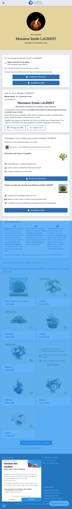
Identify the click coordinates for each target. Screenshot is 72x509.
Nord (12, 96)
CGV (39, 504)
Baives (22, 448)
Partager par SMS (15, 127)
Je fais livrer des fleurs (36, 77)
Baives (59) (43, 263)
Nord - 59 (16, 448)
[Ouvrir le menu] (3, 3)
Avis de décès (6, 448)
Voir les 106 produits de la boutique (36, 443)
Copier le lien (36, 128)
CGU (43, 504)
